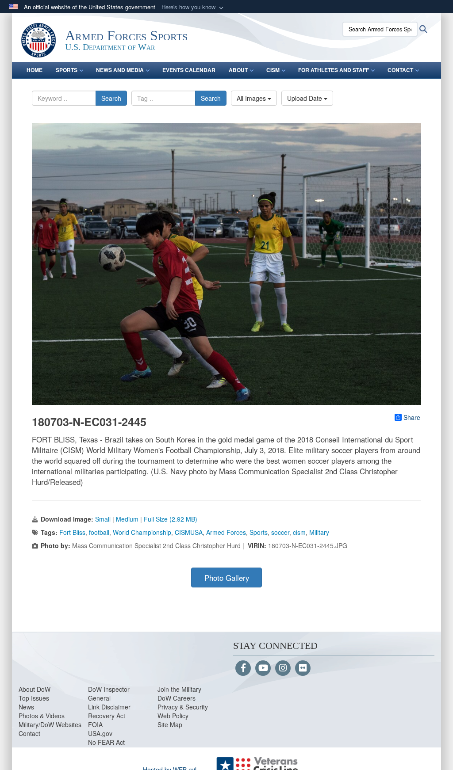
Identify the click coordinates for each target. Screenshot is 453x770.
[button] (193, 7)
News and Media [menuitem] (120, 70)
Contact (29, 733)
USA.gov (100, 733)
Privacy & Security (182, 706)
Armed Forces (226, 532)
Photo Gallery (226, 577)
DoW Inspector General (109, 693)
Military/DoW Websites (50, 724)
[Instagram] (283, 668)
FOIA (95, 724)
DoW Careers (176, 698)
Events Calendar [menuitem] (188, 70)
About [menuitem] (238, 70)
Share (411, 417)
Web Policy (172, 715)
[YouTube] (263, 668)
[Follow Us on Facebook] (243, 668)
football (99, 532)
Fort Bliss (72, 532)
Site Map (169, 724)
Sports (259, 532)
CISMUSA (189, 532)
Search (111, 98)
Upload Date (305, 98)
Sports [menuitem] (66, 70)
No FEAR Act (106, 742)
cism (299, 532)
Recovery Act (106, 715)
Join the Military (179, 689)
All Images (252, 98)
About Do (32, 689)
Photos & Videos (42, 715)
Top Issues (34, 698)
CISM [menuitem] (273, 70)
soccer (280, 532)
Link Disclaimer (109, 706)
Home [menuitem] (34, 70)
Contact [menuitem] (400, 70)
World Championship (142, 532)
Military (319, 532)
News (26, 706)
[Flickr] (303, 668)
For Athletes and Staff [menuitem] (333, 70)
